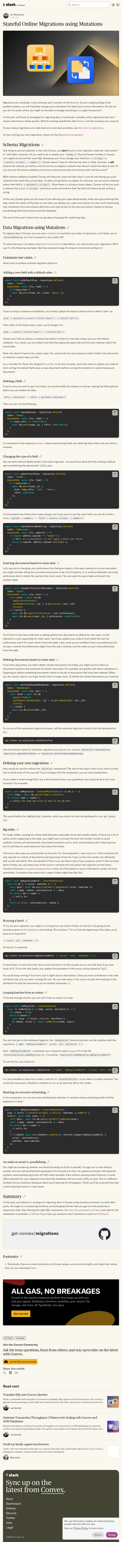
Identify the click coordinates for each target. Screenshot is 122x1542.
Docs (9, 1499)
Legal (9, 1527)
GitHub (11, 1508)
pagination (91, 853)
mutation (52, 233)
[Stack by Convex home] (26, 4)
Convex (52, 1490)
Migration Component (48, 244)
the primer (48, 363)
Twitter (10, 1518)
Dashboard (13, 1503)
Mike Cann (15, 1457)
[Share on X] (4, 1372)
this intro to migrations (91, 127)
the (66, 1079)
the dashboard (31, 929)
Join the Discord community (22, 1361)
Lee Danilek (15, 1408)
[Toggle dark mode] (113, 4)
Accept (111, 1535)
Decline (98, 1535)
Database (20, 1338)
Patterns (8, 1338)
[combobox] (90, 5)
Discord (104, 1213)
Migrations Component (70, 134)
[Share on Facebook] (16, 1372)
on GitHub (33, 1213)
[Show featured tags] (117, 4)
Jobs (9, 1522)
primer (39, 443)
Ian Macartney (17, 14)
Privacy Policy (80, 1528)
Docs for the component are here (82, 1210)
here (33, 1267)
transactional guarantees (38, 868)
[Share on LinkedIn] (10, 1372)
